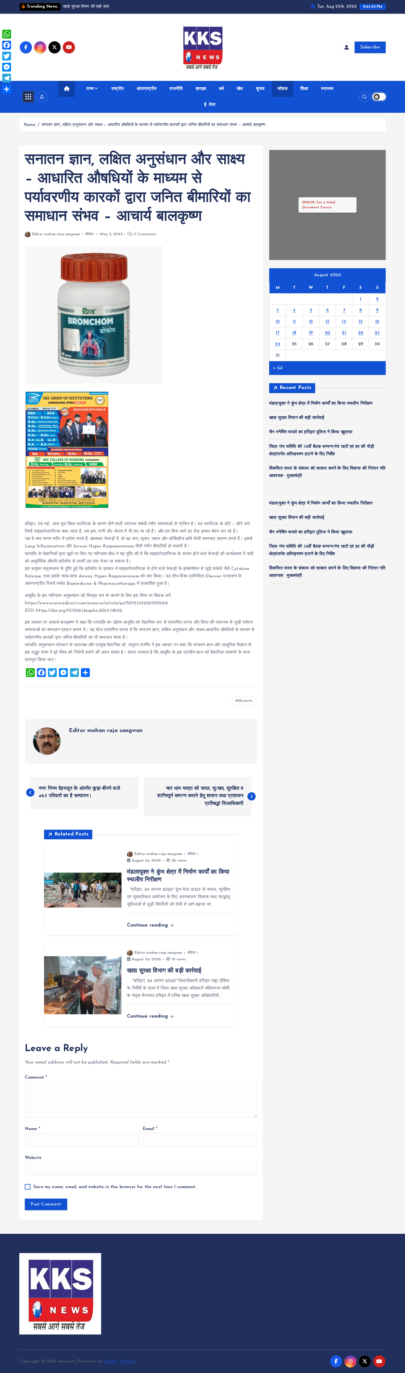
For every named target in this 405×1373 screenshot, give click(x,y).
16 (377, 321)
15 (361, 321)
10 (278, 321)
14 (344, 321)
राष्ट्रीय (117, 89)
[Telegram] (6, 78)
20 (327, 333)
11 (294, 321)
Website (33, 1158)
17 (278, 333)
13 (328, 321)
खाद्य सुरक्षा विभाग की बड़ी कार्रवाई (296, 418)
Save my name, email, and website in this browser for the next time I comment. (114, 1187)
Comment (36, 1077)
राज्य (90, 89)
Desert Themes (119, 1361)
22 (360, 333)
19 (311, 333)
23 (377, 333)
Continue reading (148, 925)
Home (30, 125)
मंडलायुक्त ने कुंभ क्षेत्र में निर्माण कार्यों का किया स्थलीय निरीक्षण (320, 403)
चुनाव (260, 89)
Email (150, 1129)
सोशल (282, 89)
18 (294, 333)
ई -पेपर (209, 105)
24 (277, 344)
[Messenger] (6, 67)
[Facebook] (6, 45)
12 (311, 321)
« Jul (277, 368)
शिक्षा (304, 89)
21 (344, 333)
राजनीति (176, 89)
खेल (240, 89)
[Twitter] (6, 56)
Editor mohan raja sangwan (56, 234)
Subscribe (370, 47)
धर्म (221, 89)
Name (32, 1129)
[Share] (6, 89)
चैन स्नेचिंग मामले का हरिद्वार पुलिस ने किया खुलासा (310, 432)
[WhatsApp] (6, 34)
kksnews (245, 701)
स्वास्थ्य (327, 89)
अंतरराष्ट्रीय (146, 89)
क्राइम (201, 89)
